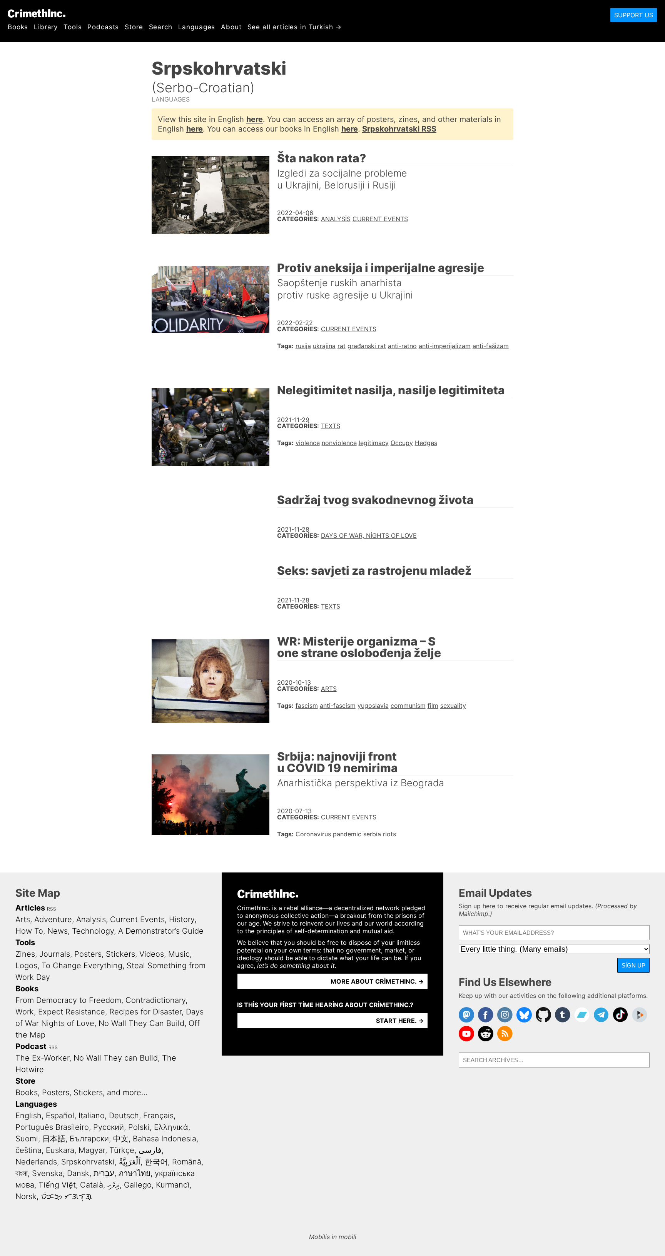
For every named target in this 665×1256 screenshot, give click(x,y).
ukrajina (324, 346)
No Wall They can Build (116, 1058)
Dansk (78, 1173)
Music (179, 954)
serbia (372, 834)
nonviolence (339, 443)
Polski (139, 1127)
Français (158, 1115)
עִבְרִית (104, 1173)
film (433, 705)
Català (91, 1184)
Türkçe (121, 1150)
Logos (26, 965)
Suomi (26, 1138)
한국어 (156, 1161)
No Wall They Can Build (141, 1023)
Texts (330, 426)
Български (89, 1138)
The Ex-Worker (42, 1058)
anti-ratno (402, 346)
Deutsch (124, 1115)
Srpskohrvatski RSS (399, 128)
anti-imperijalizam (445, 346)
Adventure (53, 919)
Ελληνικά (171, 1127)
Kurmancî (172, 1184)
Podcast (31, 1046)
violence (308, 443)
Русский (108, 1127)
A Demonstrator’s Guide (161, 931)
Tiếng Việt (57, 1184)
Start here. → (400, 1020)
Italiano (92, 1115)
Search (160, 27)
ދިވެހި (113, 1184)
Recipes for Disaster (145, 1011)
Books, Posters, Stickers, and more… (81, 1092)
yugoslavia (373, 705)
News (57, 931)
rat (342, 346)
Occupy (402, 443)
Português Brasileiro (52, 1127)
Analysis (336, 219)
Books (18, 27)
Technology (93, 931)
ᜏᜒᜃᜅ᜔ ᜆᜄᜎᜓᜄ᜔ (66, 1196)
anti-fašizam (491, 346)
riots (389, 834)
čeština (28, 1150)
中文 (121, 1138)
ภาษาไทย (134, 1173)
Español (60, 1115)
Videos (151, 954)
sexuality (453, 705)
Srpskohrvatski (88, 1161)
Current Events (380, 219)
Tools (72, 27)
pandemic (347, 834)
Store (134, 27)
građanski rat (367, 346)
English (28, 1115)
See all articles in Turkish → (294, 27)
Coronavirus (313, 834)
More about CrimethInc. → (377, 981)
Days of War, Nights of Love (369, 535)
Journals (54, 954)
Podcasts (103, 27)
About (231, 27)
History (181, 919)
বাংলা (21, 1173)
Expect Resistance (71, 1011)
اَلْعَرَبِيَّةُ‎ (129, 1161)
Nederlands (36, 1161)
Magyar (92, 1150)
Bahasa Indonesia (164, 1138)
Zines (25, 954)
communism (408, 705)
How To (29, 931)
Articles (30, 907)
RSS (51, 909)
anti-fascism (338, 705)
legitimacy (374, 443)
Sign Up (633, 965)
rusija (303, 346)
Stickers (120, 954)
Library (46, 27)
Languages (197, 27)
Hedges (426, 443)
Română (186, 1161)
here (254, 119)
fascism (307, 705)
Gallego (138, 1184)
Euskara (60, 1150)
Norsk (26, 1196)
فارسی (150, 1150)
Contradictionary (155, 1000)
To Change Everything (82, 965)
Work (24, 1011)
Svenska (47, 1173)
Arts (329, 688)
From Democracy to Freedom (68, 1000)
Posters (88, 954)
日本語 (53, 1138)
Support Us (633, 15)
